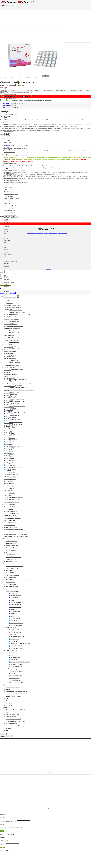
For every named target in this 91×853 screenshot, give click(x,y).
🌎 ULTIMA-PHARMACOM (10, 427)
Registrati (11, 834)
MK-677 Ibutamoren (14, 339)
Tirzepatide (6, 300)
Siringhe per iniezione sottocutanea (18, 536)
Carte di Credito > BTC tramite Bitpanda (16, 691)
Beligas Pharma (28, 155)
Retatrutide (6, 286)
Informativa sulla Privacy (15, 675)
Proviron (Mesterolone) (12, 559)
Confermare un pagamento (13, 687)
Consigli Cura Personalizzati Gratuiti (15, 709)
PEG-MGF (6, 279)
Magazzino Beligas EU (38, 100)
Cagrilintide (6, 231)
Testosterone (9, 410)
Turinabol (11, 323)
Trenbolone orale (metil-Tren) (16, 319)
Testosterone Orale (8, 110)
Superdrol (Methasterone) (10, 105)
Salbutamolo (7, 147)
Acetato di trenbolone (15, 392)
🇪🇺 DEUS (6, 458)
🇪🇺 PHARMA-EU (8, 411)
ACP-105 (11, 330)
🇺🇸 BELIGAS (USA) (8, 432)
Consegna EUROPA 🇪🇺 (12, 591)
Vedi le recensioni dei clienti (10, 527)
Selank (5, 289)
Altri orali (8, 365)
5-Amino (6, 222)
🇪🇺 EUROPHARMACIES (15, 595)
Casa (1, 77)
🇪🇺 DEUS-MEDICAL (8, 400)
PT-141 (10, 490)
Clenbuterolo (12, 355)
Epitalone (6, 238)
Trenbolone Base (13, 394)
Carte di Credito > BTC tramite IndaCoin (13, 499)
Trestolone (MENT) (14, 403)
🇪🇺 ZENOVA (7, 418)
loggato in (9, 145)
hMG (5, 349)
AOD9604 (6, 226)
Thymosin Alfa (13, 511)
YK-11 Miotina (7, 140)
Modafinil (11, 371)
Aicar (10, 431)
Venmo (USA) (7, 511)
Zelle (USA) (6, 509)
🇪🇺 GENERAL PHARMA (15, 602)
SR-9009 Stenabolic (14, 349)
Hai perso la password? (16, 827)
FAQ (5, 520)
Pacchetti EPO (7, 370)
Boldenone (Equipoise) (15, 380)
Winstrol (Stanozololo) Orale (10, 114)
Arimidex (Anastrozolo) (12, 541)
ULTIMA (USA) (7, 437)
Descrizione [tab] (6, 103)
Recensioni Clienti (62, 233)
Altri (5, 321)
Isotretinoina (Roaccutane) (16, 369)
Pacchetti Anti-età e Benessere (11, 365)
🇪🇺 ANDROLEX (13, 593)
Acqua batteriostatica (15, 532)
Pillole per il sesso (13, 374)
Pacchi (5, 363)
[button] (45, 792)
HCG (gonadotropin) (8, 347)
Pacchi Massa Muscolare (12, 575)
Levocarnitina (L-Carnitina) (16, 467)
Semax (11, 500)
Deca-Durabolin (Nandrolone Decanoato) (20, 383)
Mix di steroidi (12, 408)
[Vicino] (0, 274)
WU (4, 504)
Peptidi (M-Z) (9, 470)
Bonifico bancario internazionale (14, 696)
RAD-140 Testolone (14, 342)
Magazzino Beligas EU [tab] (9, 107)
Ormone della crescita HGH (16, 529)
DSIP (5, 236)
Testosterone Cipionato (15, 417)
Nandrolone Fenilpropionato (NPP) (18, 387)
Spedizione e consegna (12, 669)
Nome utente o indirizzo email (8, 821)
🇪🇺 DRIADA (6, 402)
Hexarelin (11, 458)
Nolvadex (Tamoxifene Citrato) (14, 557)
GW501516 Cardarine (14, 333)
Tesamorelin (7, 298)
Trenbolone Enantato (14, 396)
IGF (10, 463)
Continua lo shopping (5, 285)
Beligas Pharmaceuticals (14, 77)
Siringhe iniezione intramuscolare (12, 328)
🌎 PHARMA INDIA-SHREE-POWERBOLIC (19, 643)
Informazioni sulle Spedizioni (16, 671)
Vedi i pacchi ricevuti (9, 483)
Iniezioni (5, 376)
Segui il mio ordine (8, 481)
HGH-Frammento (13, 461)
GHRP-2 (11, 451)
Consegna (6, 390)
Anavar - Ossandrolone (12, 100)
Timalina (11, 509)
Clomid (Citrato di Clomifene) (13, 543)
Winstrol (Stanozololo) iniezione (17, 406)
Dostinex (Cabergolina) (12, 545)
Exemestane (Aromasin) (12, 548)
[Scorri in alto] (1, 289)
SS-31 (10, 502)
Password (3, 824)
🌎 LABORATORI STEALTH (16, 623)
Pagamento (7, 490)
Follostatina (12, 447)
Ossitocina (6, 277)
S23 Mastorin (12, 344)
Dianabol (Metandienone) (10, 98)
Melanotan (12, 472)
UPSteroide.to (48, 269)
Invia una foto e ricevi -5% (16, 682)
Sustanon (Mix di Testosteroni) (17, 413)
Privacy (46, 233)
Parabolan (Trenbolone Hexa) (16, 399)
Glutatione (12, 456)
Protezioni (6, 335)
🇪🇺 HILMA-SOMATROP (15, 604)
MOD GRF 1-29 (7, 270)
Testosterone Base (14, 415)
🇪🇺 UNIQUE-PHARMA (14, 611)
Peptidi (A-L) (9, 426)
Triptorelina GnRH (8, 309)
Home (28, 233)
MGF (5, 268)
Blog (7, 730)
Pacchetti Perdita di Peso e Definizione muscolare (15, 379)
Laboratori (5, 77)
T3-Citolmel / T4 (13, 360)
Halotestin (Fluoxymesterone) (17, 312)
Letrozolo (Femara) (8, 351)
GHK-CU (11, 449)
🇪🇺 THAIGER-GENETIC (15, 607)
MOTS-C (6, 273)
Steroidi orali (48, 100)
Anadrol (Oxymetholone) (15, 305)
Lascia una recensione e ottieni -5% (15, 721)
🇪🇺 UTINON (6, 416)
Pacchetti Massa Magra (9, 377)
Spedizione (40, 233)
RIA (4, 506)
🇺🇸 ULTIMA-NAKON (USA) (15, 632)
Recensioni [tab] (6, 105)
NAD (5, 275)
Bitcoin (5, 495)
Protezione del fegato (11, 561)
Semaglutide (7, 291)
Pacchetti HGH (7, 372)
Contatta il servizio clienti (12, 714)
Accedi (2, 831)
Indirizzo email (4, 841)
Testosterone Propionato (10, 215)
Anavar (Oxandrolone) (15, 307)
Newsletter (6, 536)
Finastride (11, 367)
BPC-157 (6, 229)
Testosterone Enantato (15, 419)
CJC (5, 233)
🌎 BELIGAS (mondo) (14, 618)
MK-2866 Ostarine (14, 337)
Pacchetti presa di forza (12, 586)
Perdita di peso (7, 312)
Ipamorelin (12, 465)
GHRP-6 (11, 454)
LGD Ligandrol (12, 335)
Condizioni (54, 233)
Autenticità (6, 476)
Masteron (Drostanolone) (15, 385)
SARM (7, 328)
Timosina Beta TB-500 (15, 513)
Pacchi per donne (8, 381)
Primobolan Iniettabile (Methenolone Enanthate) (15, 182)
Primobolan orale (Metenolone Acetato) (13, 103)
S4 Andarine (12, 346)
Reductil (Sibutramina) (15, 362)
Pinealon (11, 488)
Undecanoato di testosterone (16, 424)
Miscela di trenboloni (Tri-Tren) (17, 401)
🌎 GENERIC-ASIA (8, 423)
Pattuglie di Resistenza (12, 568)
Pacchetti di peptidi (8, 383)
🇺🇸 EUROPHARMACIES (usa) (16, 636)
